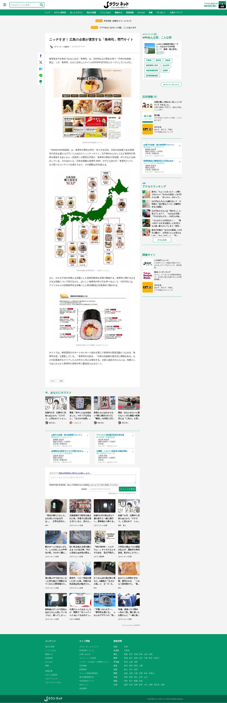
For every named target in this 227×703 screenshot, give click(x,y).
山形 (146, 654)
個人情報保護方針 (86, 677)
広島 (61, 381)
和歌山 (151, 673)
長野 (136, 662)
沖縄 (162, 684)
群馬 (136, 658)
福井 (136, 669)
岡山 (136, 677)
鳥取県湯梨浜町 (152, 70)
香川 (131, 681)
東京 (151, 658)
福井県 (158, 60)
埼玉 (141, 658)
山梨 (131, 662)
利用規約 (83, 669)
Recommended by (128, 625)
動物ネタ (118, 12)
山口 (146, 677)
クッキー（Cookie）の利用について (94, 662)
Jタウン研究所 (60, 12)
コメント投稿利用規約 (88, 673)
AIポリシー (83, 684)
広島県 (148, 60)
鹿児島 (156, 684)
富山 (126, 669)
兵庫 (141, 673)
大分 (146, 684)
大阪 (136, 673)
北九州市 (166, 65)
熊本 (141, 684)
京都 (131, 673)
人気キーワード (176, 12)
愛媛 (136, 681)
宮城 (136, 654)
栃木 (131, 658)
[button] (4, 4)
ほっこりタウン (76, 12)
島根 (131, 677)
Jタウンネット (116, 4)
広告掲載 (83, 665)
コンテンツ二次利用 (87, 658)
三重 (141, 665)
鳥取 (126, 677)
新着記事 (49, 671)
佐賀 (131, 684)
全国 (126, 646)
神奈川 (156, 658)
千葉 (146, 658)
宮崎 (151, 684)
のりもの (141, 12)
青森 (126, 654)
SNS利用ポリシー (86, 681)
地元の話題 (91, 12)
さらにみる (162, 240)
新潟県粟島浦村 (152, 76)
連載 (151, 12)
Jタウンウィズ (51, 678)
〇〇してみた (105, 12)
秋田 (141, 654)
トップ (47, 12)
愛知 (136, 665)
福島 (151, 654)
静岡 (131, 665)
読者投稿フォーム (86, 650)
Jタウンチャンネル (53, 682)
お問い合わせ (84, 654)
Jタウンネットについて (89, 646)
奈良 (146, 673)
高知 (141, 681)
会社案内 (83, 688)
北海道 (127, 650)
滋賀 (126, 673)
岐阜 (126, 665)
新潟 (126, 662)
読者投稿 (130, 12)
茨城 (126, 658)
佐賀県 (165, 70)
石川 (131, 669)
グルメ (53, 381)
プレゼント (161, 12)
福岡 (126, 684)
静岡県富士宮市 (152, 65)
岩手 (131, 654)
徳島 (126, 681)
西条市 (168, 60)
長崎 (136, 684)
